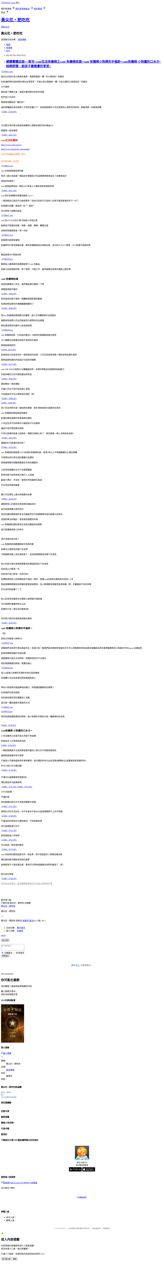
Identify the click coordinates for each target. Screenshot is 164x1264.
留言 (31, 921)
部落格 (9, 48)
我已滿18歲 (6, 1259)
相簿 (8, 45)
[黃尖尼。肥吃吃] (2, 1095)
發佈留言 (5, 956)
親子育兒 (21, 928)
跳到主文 (5, 27)
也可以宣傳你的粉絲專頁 (9, 1097)
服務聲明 (106, 1228)
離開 (14, 1259)
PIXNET (63, 1228)
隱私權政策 (96, 1228)
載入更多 (5, 940)
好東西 (20, 931)
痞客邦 (26, 921)
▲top (3, 935)
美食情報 (22, 39)
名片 (8, 51)
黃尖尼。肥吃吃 (15, 20)
